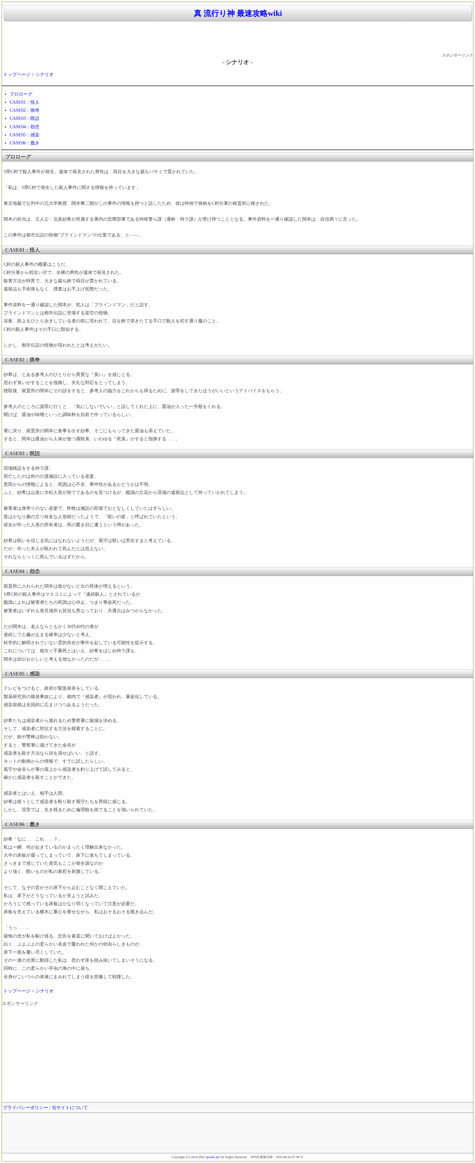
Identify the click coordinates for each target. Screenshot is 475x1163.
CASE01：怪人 (24, 102)
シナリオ (45, 74)
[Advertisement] (237, 37)
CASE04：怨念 (24, 126)
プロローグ (21, 94)
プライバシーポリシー (25, 1107)
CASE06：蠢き (24, 143)
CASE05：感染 (24, 134)
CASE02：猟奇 (24, 110)
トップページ (16, 74)
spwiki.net (212, 1157)
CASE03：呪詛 (24, 118)
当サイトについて (70, 1107)
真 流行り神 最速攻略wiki (238, 13)
